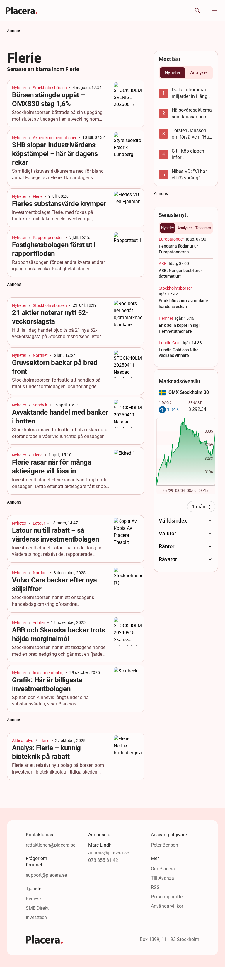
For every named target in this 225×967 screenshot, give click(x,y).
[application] (185, 456)
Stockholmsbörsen (50, 87)
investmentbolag (48, 672)
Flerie (37, 196)
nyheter (19, 87)
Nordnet (40, 355)
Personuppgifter (167, 896)
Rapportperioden (48, 237)
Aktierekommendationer (54, 137)
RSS (155, 887)
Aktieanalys (22, 740)
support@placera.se (46, 875)
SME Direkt (37, 908)
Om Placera (163, 868)
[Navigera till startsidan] (22, 10)
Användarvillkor (167, 906)
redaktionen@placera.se (50, 845)
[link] (75, 103)
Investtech (36, 917)
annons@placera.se (108, 852)
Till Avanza (162, 878)
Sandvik (40, 405)
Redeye (33, 899)
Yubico (39, 622)
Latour (39, 523)
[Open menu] (214, 11)
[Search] (197, 11)
